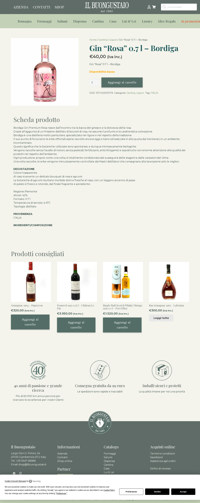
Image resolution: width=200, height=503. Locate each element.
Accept (183, 492)
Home (93, 39)
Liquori (113, 39)
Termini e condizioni (162, 453)
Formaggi (110, 453)
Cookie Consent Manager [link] (15, 481)
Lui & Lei (109, 472)
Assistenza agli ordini (162, 461)
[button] (34, 21)
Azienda (62, 453)
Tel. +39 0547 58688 (23, 460)
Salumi (108, 457)
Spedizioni (156, 457)
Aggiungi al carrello (122, 82)
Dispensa (109, 461)
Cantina (103, 39)
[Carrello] (154, 7)
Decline (157, 492)
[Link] (149, 7)
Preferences (131, 492)
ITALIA (154, 93)
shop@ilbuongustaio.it (32, 464)
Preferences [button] (61, 493)
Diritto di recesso (160, 468)
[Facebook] (14, 473)
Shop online (64, 461)
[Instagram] (20, 473)
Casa (106, 468)
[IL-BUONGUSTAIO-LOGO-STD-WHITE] (107, 7)
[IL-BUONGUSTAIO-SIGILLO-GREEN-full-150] (100, 422)
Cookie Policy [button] (109, 490)
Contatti (62, 457)
